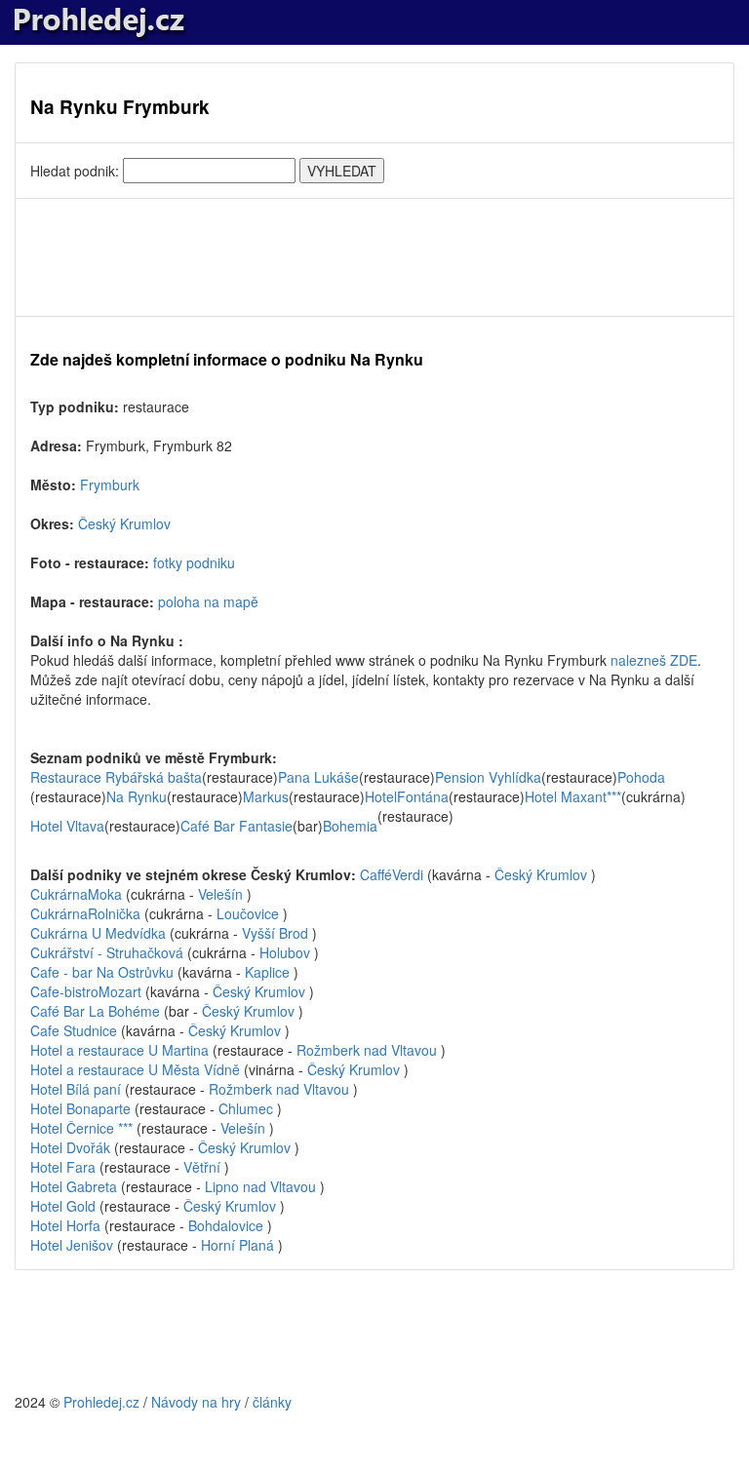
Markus (266, 796)
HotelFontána (407, 796)
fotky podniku (194, 562)
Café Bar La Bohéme (97, 1011)
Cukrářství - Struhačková (108, 952)
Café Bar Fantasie (236, 825)
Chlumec (245, 1108)
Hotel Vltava (67, 825)
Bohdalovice (225, 1225)
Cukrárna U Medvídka (100, 933)
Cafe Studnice (75, 1030)
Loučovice (248, 913)
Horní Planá (237, 1245)
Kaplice (267, 972)
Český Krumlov (124, 523)
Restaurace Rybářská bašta (116, 777)
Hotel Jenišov (71, 1245)
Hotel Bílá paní (77, 1089)
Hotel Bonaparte (82, 1108)
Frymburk (109, 484)
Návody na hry (196, 1402)
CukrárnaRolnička (85, 913)
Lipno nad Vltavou (260, 1186)
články (272, 1402)
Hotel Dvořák (72, 1147)
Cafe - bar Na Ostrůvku (103, 972)
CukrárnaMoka (76, 894)
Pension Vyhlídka (488, 777)
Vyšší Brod (275, 933)
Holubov (284, 952)
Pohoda (641, 777)
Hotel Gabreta (75, 1186)
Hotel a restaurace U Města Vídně (137, 1069)
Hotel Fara (64, 1167)
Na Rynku (136, 796)
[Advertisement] (374, 257)
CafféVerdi (391, 874)
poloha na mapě (208, 601)
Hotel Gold (64, 1206)
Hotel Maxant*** (573, 796)
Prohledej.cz (101, 1402)
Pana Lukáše (318, 777)
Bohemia (350, 825)
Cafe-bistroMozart (85, 991)
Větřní (201, 1167)
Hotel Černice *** (83, 1128)
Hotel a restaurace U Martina (121, 1050)
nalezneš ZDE (654, 660)
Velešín (220, 894)
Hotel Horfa (65, 1225)
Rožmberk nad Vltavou (366, 1050)
